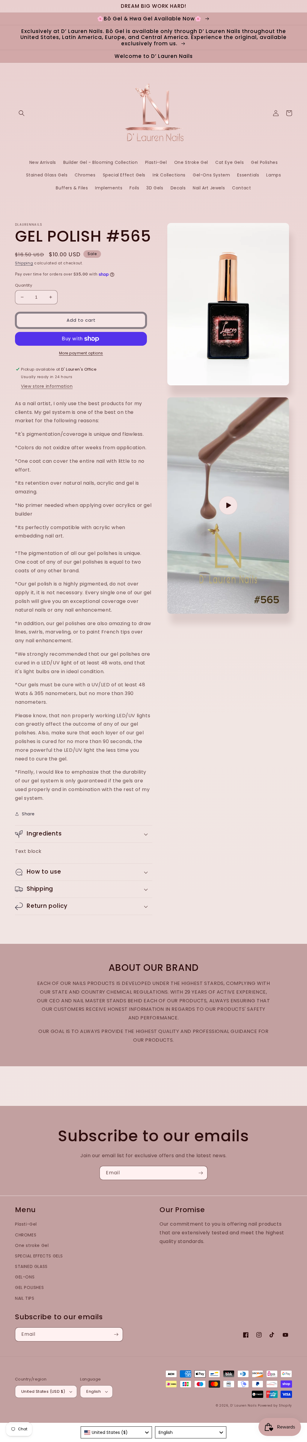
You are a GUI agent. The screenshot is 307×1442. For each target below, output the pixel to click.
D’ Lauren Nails (243, 1405)
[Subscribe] (200, 1173)
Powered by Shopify (275, 1405)
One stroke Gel (32, 1245)
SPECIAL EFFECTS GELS (39, 1256)
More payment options (81, 353)
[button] (21, 113)
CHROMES (25, 1235)
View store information (47, 386)
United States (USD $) (43, 1391)
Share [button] (28, 814)
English (93, 1391)
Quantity (23, 285)
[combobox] (116, 1432)
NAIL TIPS (24, 1298)
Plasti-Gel (26, 1224)
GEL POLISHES (29, 1287)
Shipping (24, 263)
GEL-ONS (24, 1277)
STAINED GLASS (31, 1266)
